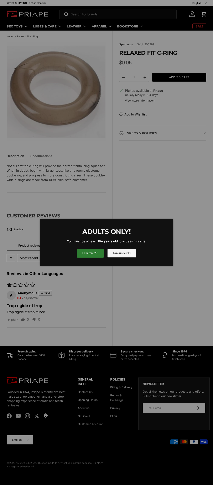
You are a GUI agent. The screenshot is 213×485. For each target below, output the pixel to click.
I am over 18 (90, 253)
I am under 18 (122, 253)
